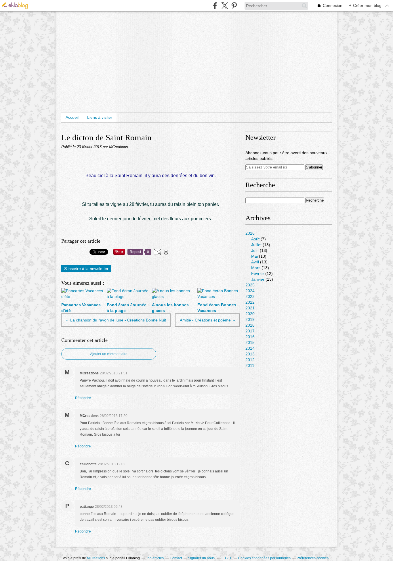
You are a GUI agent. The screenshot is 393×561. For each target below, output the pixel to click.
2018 (250, 325)
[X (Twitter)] (224, 5)
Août (255, 239)
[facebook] (215, 5)
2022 (250, 302)
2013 (250, 354)
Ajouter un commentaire (108, 354)
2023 (250, 296)
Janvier (257, 279)
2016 (250, 336)
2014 (250, 348)
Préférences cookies (313, 558)
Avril (255, 262)
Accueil (72, 117)
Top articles (155, 558)
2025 (250, 285)
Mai (254, 256)
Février (257, 273)
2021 (250, 308)
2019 (250, 319)
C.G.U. (227, 558)
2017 (250, 331)
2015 (250, 342)
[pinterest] (234, 5)
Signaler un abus (201, 558)
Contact (176, 558)
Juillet (256, 244)
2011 (249, 365)
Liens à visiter (99, 117)
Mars (255, 267)
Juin (255, 250)
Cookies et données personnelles (264, 558)
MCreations (96, 558)
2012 (250, 359)
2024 (250, 290)
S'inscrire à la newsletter (86, 268)
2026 (250, 233)
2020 (250, 313)
